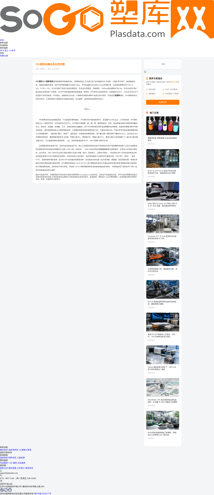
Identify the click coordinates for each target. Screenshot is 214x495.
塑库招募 (12, 468)
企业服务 (21, 463)
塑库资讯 (29, 468)
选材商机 (4, 458)
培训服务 (4, 463)
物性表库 (4, 450)
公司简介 (21, 468)
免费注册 (4, 56)
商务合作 (4, 468)
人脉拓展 (21, 458)
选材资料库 (13, 450)
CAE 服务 (12, 463)
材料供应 (12, 458)
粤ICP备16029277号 (42, 494)
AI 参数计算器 (25, 450)
